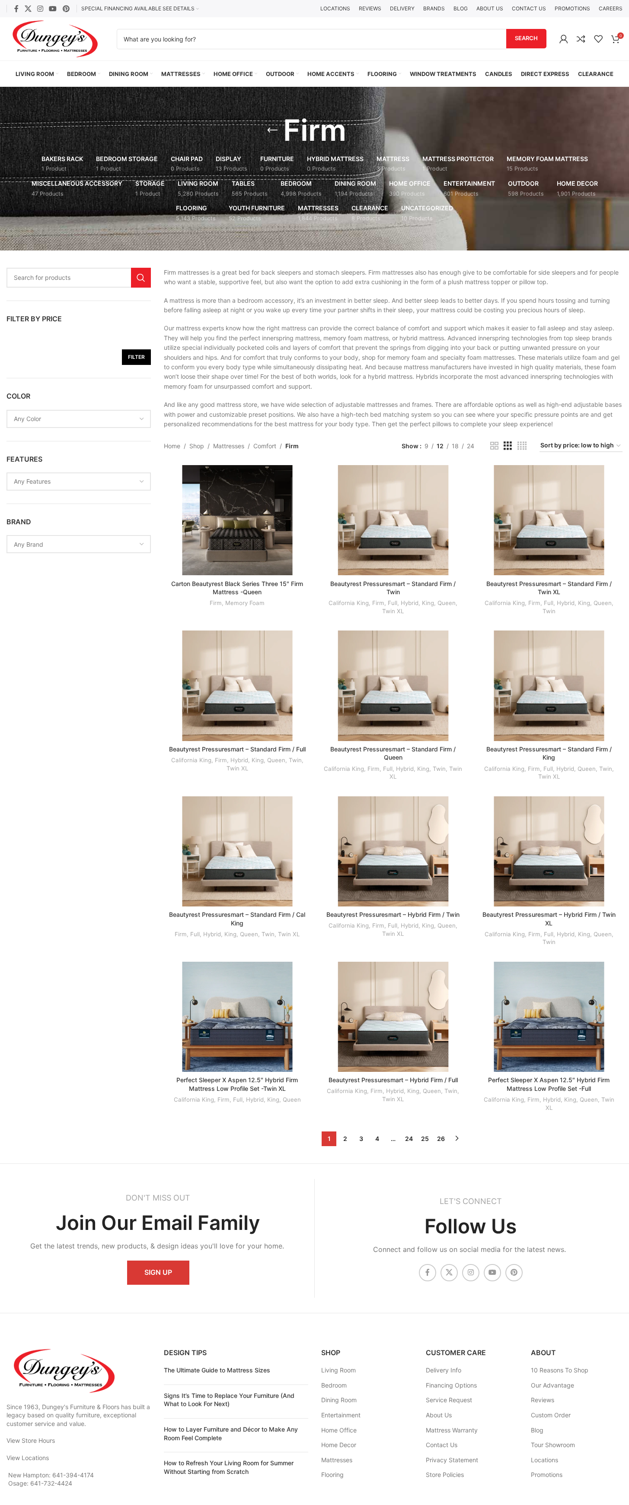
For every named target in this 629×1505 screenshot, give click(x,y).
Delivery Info (443, 1370)
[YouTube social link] (53, 8)
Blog (537, 1430)
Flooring (332, 1474)
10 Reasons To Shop (559, 1370)
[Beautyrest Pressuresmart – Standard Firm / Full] (237, 686)
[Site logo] (55, 38)
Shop (196, 446)
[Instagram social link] (40, 8)
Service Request (449, 1400)
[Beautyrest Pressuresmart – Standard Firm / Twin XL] (549, 520)
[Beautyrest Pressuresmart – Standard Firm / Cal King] (237, 851)
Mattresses (228, 446)
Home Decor (338, 1444)
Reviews (542, 1400)
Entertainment (341, 1415)
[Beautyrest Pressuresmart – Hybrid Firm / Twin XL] (549, 851)
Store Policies (445, 1474)
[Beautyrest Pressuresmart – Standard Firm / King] (549, 686)
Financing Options (451, 1385)
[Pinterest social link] (66, 8)
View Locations (27, 1457)
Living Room (338, 1370)
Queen (446, 602)
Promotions (546, 1474)
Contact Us (441, 1444)
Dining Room (339, 1400)
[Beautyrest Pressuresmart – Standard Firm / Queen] (392, 686)
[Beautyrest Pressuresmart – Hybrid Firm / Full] (392, 1017)
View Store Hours (30, 1440)
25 (425, 1138)
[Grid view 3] (508, 445)
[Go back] (272, 130)
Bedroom (334, 1385)
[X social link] (28, 8)
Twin (549, 611)
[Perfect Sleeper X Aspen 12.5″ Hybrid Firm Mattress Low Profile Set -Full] (549, 1017)
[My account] (563, 39)
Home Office (339, 1430)
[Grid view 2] (494, 445)
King (428, 602)
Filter (136, 357)
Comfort (264, 446)
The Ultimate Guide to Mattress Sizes (217, 1370)
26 (441, 1138)
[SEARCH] (141, 278)
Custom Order (551, 1415)
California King (349, 602)
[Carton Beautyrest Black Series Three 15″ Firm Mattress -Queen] (237, 520)
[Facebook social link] (16, 8)
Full (392, 602)
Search (526, 38)
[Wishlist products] (598, 39)
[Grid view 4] (522, 445)
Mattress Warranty (452, 1430)
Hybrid (409, 602)
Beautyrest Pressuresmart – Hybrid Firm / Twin (393, 914)
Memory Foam (245, 602)
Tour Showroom (553, 1444)
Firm (216, 602)
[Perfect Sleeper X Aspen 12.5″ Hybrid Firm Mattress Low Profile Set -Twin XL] (237, 1017)
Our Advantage (552, 1385)
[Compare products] (581, 39)
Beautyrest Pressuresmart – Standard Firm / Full (237, 749)
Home (172, 446)
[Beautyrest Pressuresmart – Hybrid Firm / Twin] (392, 851)
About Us (439, 1415)
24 (409, 1138)
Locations (544, 1460)
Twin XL (393, 611)
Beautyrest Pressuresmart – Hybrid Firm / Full (393, 1080)
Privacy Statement (452, 1460)
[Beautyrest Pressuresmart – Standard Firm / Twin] (392, 520)
